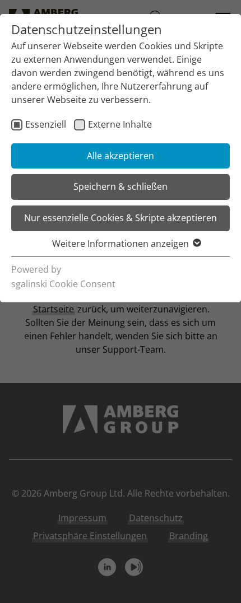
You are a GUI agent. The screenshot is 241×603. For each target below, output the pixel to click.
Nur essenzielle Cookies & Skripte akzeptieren (120, 218)
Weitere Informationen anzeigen (120, 243)
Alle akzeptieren (120, 155)
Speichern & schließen (120, 186)
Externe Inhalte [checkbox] (120, 124)
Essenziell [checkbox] (45, 124)
